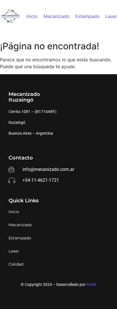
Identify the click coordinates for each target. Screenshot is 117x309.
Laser (111, 16)
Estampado (87, 16)
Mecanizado (56, 16)
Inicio (32, 16)
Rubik (91, 284)
